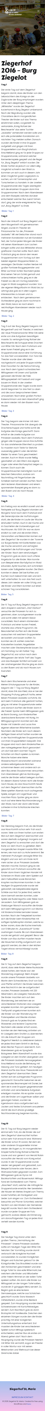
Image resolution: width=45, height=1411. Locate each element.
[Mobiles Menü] (38, 11)
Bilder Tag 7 (8, 815)
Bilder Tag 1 (8, 211)
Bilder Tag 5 (7, 594)
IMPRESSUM (17, 1397)
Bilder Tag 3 (8, 411)
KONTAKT (28, 1397)
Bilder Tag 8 (7, 953)
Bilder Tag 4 (8, 496)
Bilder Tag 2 (8, 316)
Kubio (29, 1404)
